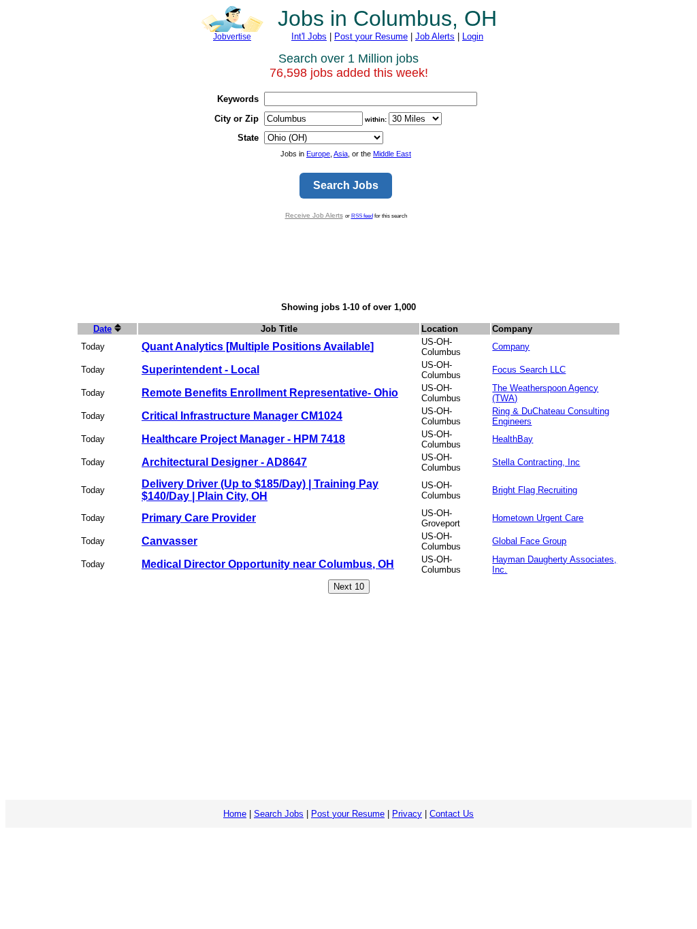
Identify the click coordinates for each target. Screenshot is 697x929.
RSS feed (362, 215)
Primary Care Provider (199, 518)
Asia (341, 154)
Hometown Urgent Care (537, 518)
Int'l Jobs (309, 36)
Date (102, 329)
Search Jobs (279, 814)
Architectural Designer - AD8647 (224, 462)
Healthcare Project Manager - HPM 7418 (243, 439)
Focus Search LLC (529, 370)
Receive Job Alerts (314, 215)
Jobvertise (232, 36)
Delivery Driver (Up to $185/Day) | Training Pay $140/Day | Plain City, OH (260, 490)
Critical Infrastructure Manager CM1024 (242, 416)
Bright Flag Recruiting (534, 490)
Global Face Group (529, 541)
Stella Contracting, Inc (536, 462)
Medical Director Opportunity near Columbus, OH (268, 564)
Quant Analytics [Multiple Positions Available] (258, 346)
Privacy (407, 814)
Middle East (392, 154)
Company (511, 346)
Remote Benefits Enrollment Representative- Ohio (270, 393)
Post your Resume (371, 36)
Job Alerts (435, 36)
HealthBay (512, 439)
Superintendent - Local (200, 369)
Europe (318, 154)
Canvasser (169, 541)
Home (234, 814)
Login (472, 36)
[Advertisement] (348, 260)
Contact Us (451, 814)
